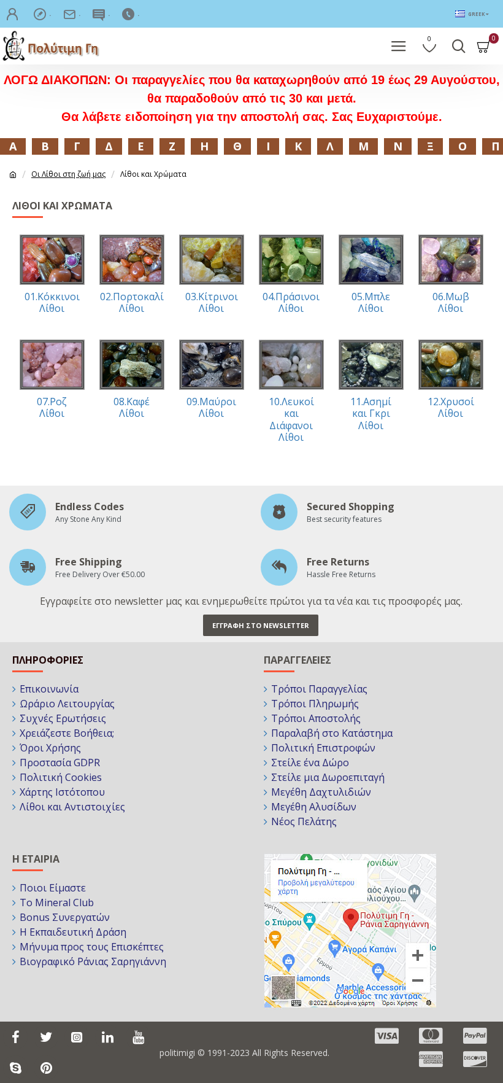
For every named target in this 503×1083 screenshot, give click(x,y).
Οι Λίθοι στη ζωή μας (68, 174)
